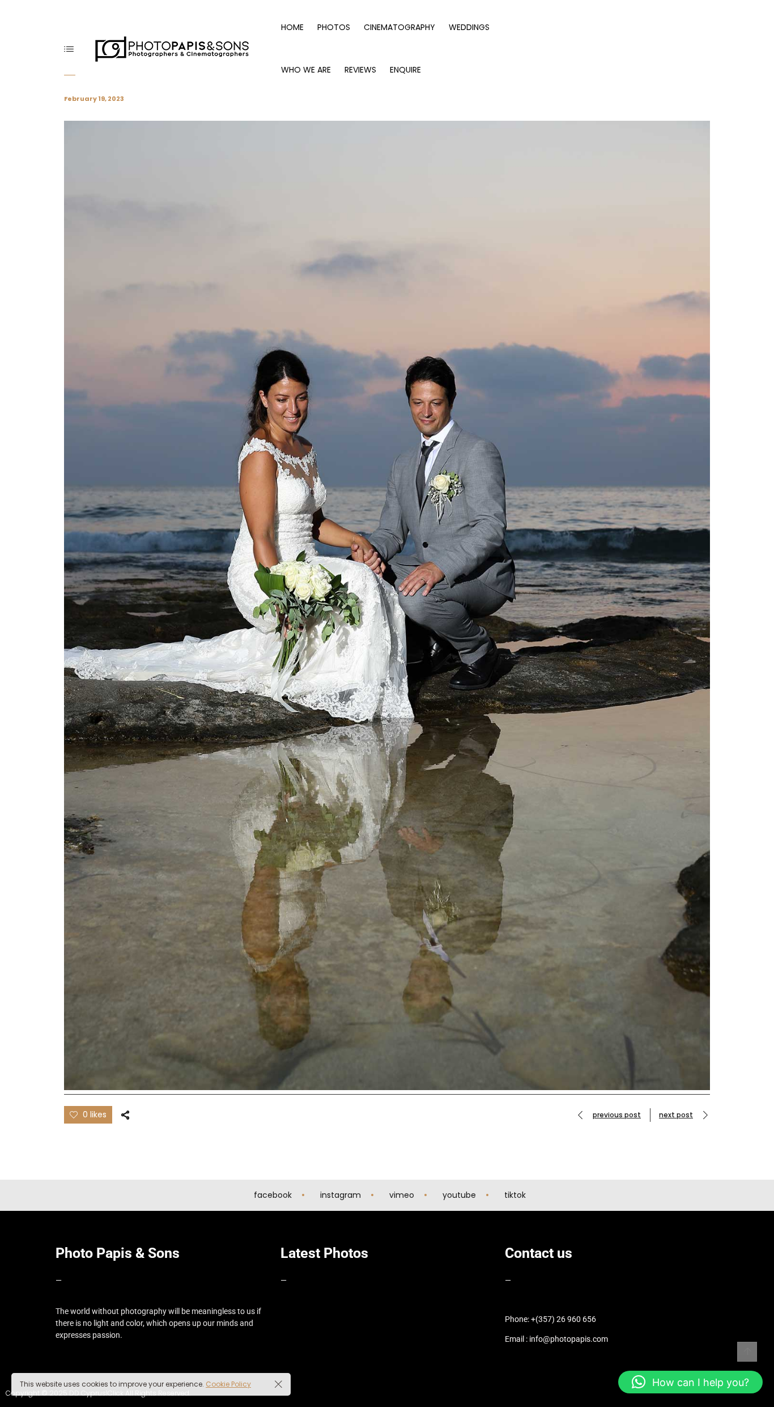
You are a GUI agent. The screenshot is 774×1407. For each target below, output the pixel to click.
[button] (690, 1382)
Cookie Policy (228, 1384)
